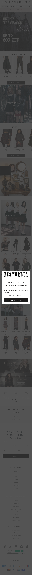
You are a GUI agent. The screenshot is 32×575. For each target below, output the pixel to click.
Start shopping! (16, 300)
